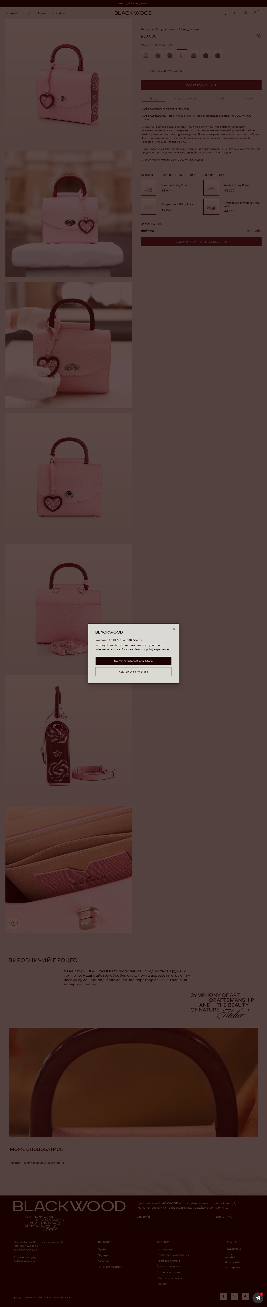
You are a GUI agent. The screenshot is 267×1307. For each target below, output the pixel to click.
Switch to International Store (133, 660)
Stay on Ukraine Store (133, 671)
